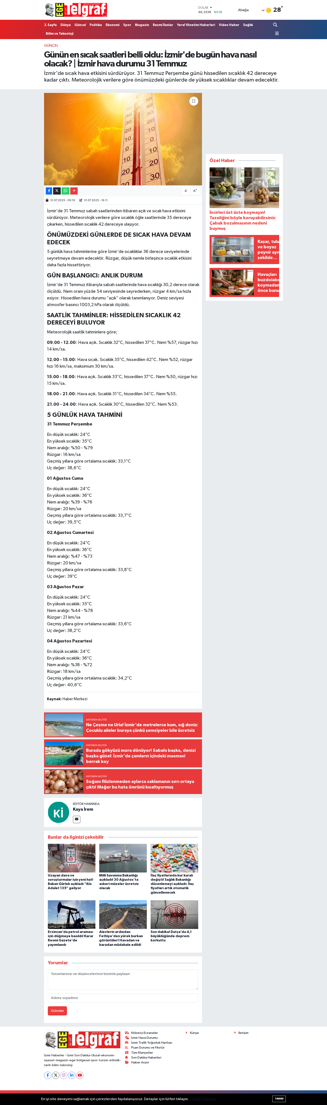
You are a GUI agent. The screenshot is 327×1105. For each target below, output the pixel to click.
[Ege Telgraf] (76, 10)
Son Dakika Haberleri (146, 1057)
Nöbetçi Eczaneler (144, 1033)
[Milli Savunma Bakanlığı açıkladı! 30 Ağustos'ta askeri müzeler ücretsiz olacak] (123, 858)
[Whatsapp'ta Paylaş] (65, 191)
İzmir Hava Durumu (144, 1037)
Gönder (57, 1011)
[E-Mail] (76, 819)
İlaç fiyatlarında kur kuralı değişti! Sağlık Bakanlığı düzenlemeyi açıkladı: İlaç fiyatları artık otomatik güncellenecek (172, 884)
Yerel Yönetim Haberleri (196, 25)
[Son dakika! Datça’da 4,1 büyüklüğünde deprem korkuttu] (174, 914)
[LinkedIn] (71, 1075)
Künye (194, 1033)
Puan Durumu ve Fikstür (148, 1047)
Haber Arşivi (140, 1062)
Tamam (279, 1098)
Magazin (142, 25)
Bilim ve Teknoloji (59, 33)
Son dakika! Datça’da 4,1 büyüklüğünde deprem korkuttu (171, 936)
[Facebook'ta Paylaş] (49, 191)
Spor (127, 25)
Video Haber (229, 25)
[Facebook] (47, 1075)
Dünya (66, 25)
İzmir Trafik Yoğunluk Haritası (151, 1042)
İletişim (243, 1033)
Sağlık (248, 25)
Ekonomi (112, 25)
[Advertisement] (244, 120)
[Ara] (275, 25)
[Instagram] (63, 1075)
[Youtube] (79, 1075)
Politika (96, 25)
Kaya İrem (83, 809)
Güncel (80, 25)
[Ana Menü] (276, 33)
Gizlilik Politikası (202, 1099)
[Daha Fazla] (74, 191)
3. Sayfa (50, 25)
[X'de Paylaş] (57, 191)
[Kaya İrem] (58, 812)
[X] (55, 1075)
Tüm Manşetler (142, 1052)
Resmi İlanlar (163, 25)
